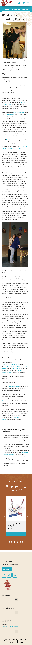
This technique (10, 140)
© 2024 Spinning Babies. (10, 640)
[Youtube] (14, 575)
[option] (16, 516)
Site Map (7, 639)
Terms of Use (22, 639)
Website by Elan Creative (16, 642)
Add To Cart (16, 534)
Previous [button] (4, 515)
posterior (12, 354)
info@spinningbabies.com (10, 626)
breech (8, 350)
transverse (16, 364)
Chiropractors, (10, 115)
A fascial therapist (19, 112)
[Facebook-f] (4, 575)
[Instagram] (9, 575)
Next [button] (28, 515)
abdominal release (13, 386)
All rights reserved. (23, 640)
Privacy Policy (14, 639)
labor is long (16, 368)
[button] (27, 3)
